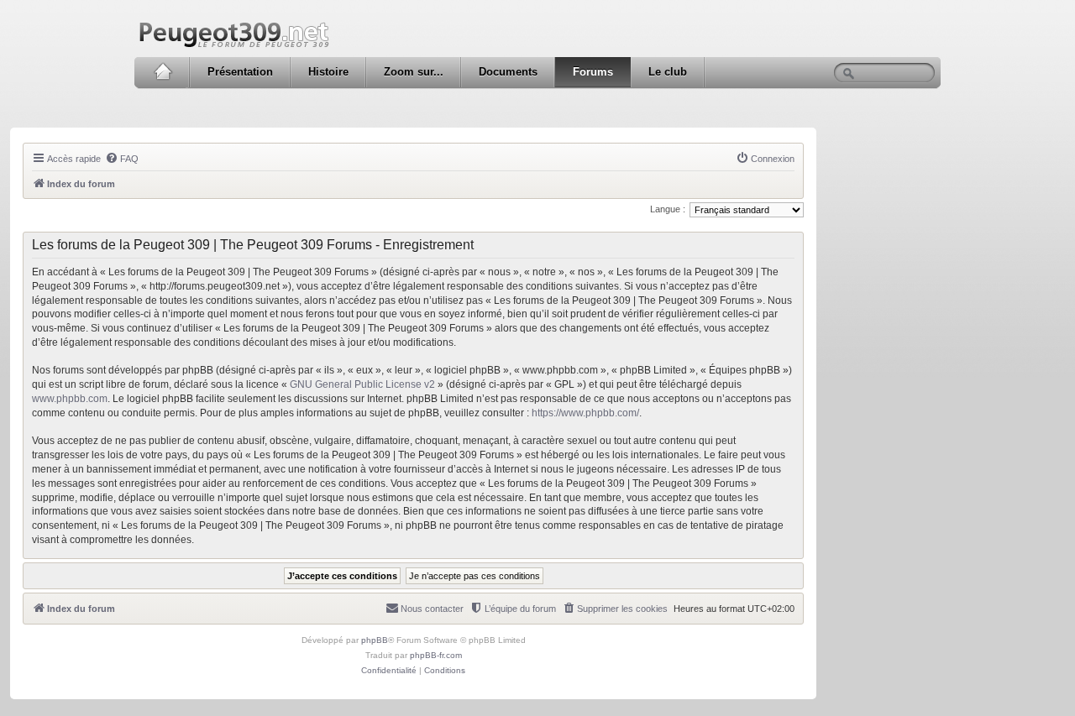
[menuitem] (122, 159)
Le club (667, 71)
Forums (593, 71)
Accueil (162, 72)
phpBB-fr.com (436, 655)
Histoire (328, 71)
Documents (508, 71)
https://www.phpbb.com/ (585, 413)
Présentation (240, 71)
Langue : (667, 209)
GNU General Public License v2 (362, 384)
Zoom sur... (413, 71)
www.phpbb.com (70, 399)
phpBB (374, 640)
